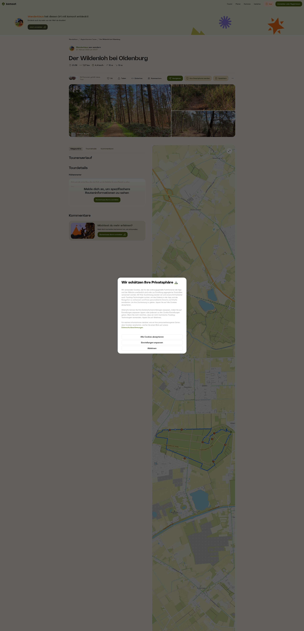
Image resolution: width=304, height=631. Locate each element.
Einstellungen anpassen (152, 342)
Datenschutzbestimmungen (132, 327)
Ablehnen (152, 348)
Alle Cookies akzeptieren (152, 337)
